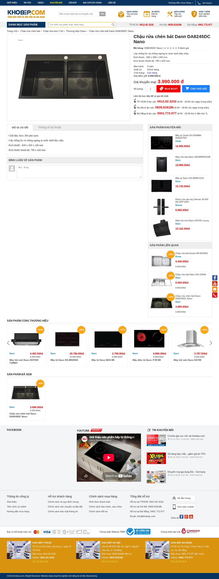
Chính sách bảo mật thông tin (63, 511)
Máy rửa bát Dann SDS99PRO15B (192, 157)
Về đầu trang (183, 498)
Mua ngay (171, 88)
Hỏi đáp (73, 3)
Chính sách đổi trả (98, 511)
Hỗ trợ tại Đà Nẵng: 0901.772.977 (147, 511)
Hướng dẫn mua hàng (180, 2)
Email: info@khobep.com (142, 516)
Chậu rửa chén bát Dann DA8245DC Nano (22, 415)
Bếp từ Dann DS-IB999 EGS (189, 178)
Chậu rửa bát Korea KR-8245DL (191, 253)
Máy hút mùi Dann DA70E (187, 360)
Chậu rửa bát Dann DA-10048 (190, 274)
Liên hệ (112, 3)
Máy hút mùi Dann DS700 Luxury (192, 220)
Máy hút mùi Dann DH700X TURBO (23, 361)
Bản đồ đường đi (40, 561)
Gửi (102, 14)
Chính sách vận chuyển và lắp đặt (65, 506)
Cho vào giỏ (198, 88)
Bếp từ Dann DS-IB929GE (64, 360)
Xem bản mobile (185, 506)
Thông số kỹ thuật (49, 127)
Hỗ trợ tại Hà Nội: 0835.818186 (146, 506)
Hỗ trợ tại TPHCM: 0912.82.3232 (147, 501)
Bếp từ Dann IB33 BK (103, 360)
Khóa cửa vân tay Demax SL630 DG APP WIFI (191, 200)
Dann (12, 353)
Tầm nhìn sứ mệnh (16, 506)
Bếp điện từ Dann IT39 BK (147, 360)
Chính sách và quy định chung (63, 501)
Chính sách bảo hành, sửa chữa (105, 506)
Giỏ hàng (207, 3)
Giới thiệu (12, 3)
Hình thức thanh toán (99, 501)
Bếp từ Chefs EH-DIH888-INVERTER (188, 136)
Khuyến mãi (56, 3)
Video (41, 3)
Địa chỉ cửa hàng (92, 3)
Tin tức (27, 3)
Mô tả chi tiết (20, 127)
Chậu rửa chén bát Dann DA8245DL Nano (188, 297)
